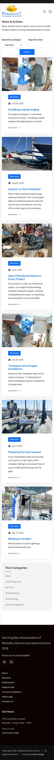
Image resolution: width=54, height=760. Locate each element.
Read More (13, 127)
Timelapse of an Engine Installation (22, 367)
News (8, 576)
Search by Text (35, 39)
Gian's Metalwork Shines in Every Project (24, 277)
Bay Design (38, 754)
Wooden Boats (13, 593)
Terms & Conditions (11, 692)
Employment (8, 682)
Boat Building (12, 599)
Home (5, 673)
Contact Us (7, 701)
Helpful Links (8, 687)
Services (14, 97)
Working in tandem (19, 538)
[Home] (11, 11)
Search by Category (11, 39)
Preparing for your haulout (24, 452)
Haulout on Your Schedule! (24, 189)
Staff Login (7, 696)
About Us (6, 677)
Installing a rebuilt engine (23, 109)
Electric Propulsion (14, 604)
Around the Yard (13, 581)
